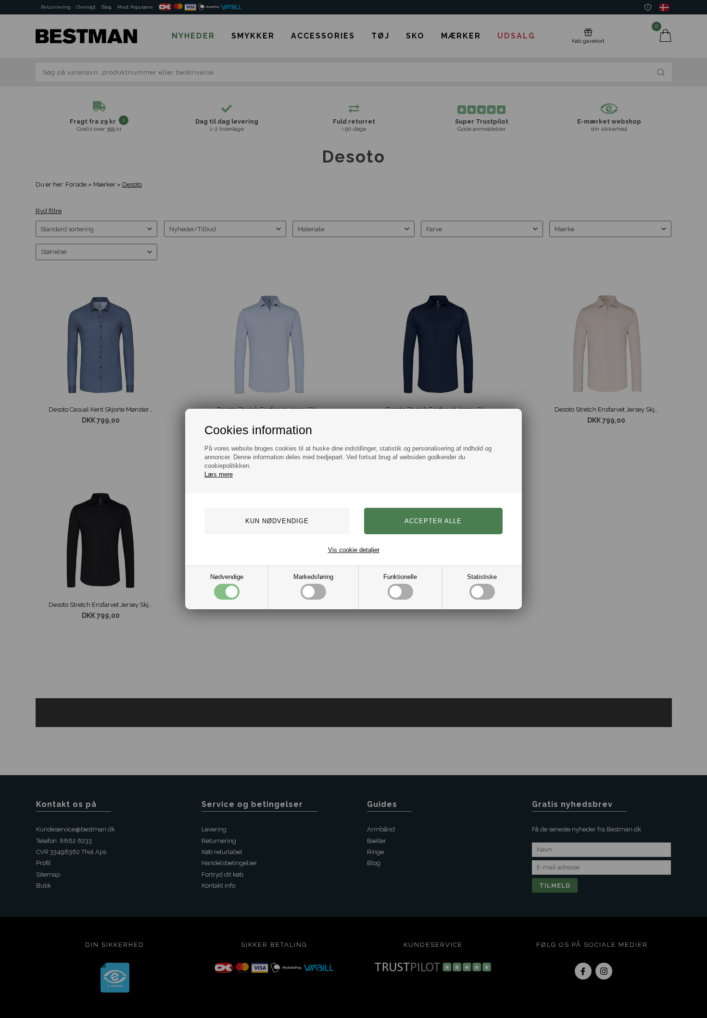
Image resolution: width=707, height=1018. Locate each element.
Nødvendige (226, 576)
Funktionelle (400, 576)
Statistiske (482, 576)
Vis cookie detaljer (353, 549)
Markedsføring (313, 576)
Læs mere (218, 474)
